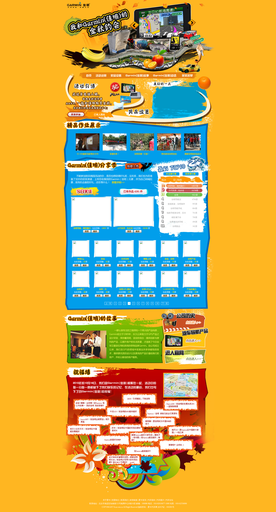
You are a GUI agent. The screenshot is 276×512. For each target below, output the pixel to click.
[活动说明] (101, 76)
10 (157, 303)
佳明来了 (80, 289)
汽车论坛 (169, 500)
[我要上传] (135, 166)
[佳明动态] (165, 75)
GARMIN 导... (169, 289)
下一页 (165, 303)
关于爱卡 (107, 500)
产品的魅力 (191, 289)
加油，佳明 (169, 259)
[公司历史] (193, 323)
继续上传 (147, 259)
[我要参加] (76, 114)
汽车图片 (160, 500)
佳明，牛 (103, 289)
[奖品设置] (116, 75)
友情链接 (133, 500)
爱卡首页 (142, 500)
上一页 (108, 303)
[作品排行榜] (172, 176)
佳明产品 (191, 259)
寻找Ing (80, 259)
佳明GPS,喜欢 (125, 289)
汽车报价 (151, 500)
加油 (103, 259)
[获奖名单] (187, 76)
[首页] (89, 76)
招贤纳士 (115, 500)
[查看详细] (118, 182)
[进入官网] (194, 359)
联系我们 (124, 500)
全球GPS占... (147, 289)
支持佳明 (125, 259)
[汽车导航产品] (193, 341)
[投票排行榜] (190, 176)
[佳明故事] (137, 75)
